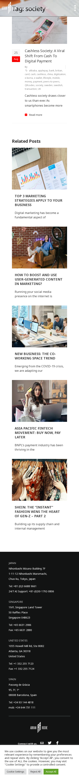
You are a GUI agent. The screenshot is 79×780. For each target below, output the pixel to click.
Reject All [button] (35, 771)
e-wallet (38, 77)
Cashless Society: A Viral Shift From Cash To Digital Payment (45, 55)
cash (33, 74)
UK (39, 88)
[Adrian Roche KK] (9, 7)
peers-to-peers (51, 81)
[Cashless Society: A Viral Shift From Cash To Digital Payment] (39, 30)
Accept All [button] (51, 771)
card (27, 74)
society (39, 85)
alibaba (33, 70)
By (26, 66)
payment (37, 81)
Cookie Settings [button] (15, 771)
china (50, 74)
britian (58, 70)
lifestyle (47, 77)
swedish (58, 85)
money (28, 81)
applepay (43, 70)
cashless (41, 74)
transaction (31, 88)
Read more (35, 115)
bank (51, 70)
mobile (56, 77)
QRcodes (30, 85)
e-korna (29, 77)
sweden (48, 85)
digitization (60, 74)
